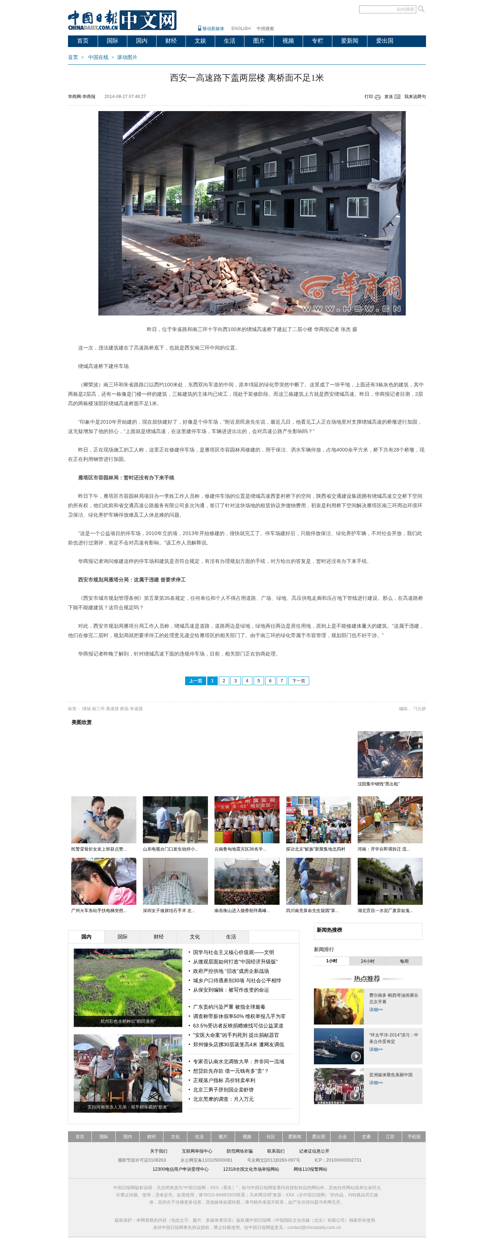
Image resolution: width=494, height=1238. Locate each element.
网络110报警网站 (310, 1169)
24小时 (368, 961)
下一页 (298, 680)
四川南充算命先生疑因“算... (312, 910)
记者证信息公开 (314, 1151)
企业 (342, 1136)
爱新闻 (349, 41)
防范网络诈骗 (240, 1151)
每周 (404, 961)
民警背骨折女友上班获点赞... (99, 849)
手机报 (414, 1136)
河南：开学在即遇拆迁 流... (384, 849)
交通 (366, 1136)
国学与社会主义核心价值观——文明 (233, 952)
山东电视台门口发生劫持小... (170, 849)
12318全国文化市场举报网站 (251, 1169)
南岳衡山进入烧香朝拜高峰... (242, 910)
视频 (288, 41)
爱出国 (384, 41)
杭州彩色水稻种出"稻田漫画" (128, 1021)
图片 (259, 41)
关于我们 (158, 1151)
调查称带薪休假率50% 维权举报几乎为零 (239, 1016)
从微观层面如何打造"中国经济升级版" (235, 961)
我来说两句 (415, 96)
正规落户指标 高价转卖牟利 (224, 1080)
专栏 (317, 41)
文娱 (200, 41)
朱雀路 (136, 708)
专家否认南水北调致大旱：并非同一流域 (238, 1061)
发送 (388, 96)
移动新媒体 (213, 28)
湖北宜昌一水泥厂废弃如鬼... (385, 910)
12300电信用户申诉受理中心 (181, 1169)
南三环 (98, 708)
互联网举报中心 (197, 1151)
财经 (171, 41)
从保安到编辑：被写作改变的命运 (231, 990)
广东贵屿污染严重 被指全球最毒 (229, 1007)
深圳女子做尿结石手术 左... (169, 910)
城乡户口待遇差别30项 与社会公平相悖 (237, 980)
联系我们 (276, 1151)
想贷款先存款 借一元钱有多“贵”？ (231, 1071)
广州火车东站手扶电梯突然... (99, 910)
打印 (369, 96)
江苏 (390, 1136)
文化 (175, 1136)
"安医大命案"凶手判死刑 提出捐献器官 (236, 1035)
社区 (271, 1136)
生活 (229, 41)
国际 (112, 41)
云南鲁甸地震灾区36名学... (240, 849)
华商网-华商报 (81, 96)
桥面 (124, 708)
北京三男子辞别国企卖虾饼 (223, 1090)
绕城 (86, 708)
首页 (83, 41)
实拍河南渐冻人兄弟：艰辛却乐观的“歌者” (128, 1107)
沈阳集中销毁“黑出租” (379, 784)
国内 (142, 41)
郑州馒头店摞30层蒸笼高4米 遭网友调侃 (238, 1044)
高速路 (112, 708)
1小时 (331, 960)
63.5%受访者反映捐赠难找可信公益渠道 (238, 1026)
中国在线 (98, 57)
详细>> (376, 1009)
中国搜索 (265, 28)
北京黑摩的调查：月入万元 (223, 1099)
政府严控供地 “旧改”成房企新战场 (231, 971)
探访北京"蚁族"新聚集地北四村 (315, 849)
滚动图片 (127, 57)
